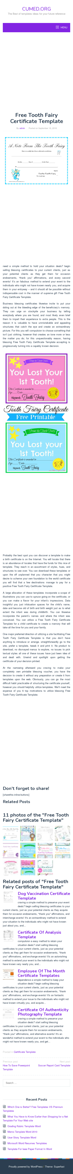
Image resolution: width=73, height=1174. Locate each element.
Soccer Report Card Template (54, 1063)
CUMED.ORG (36, 9)
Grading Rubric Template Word (24, 1126)
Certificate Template (25, 1052)
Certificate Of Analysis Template (39, 935)
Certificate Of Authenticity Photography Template (43, 1012)
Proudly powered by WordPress (26, 1166)
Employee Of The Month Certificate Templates (41, 973)
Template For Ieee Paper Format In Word (29, 1149)
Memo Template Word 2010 (22, 1131)
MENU (63, 27)
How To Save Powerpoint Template (16, 1065)
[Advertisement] (36, 72)
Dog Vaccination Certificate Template (44, 896)
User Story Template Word (21, 1137)
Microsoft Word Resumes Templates (27, 1143)
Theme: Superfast (54, 1166)
